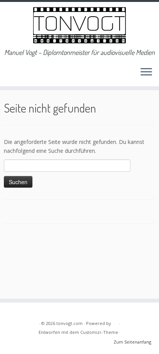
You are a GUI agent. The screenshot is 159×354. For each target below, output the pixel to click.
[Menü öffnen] (146, 72)
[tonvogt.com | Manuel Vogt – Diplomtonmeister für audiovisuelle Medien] (79, 25)
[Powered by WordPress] (115, 322)
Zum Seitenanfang (132, 342)
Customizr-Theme (99, 332)
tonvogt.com (69, 323)
